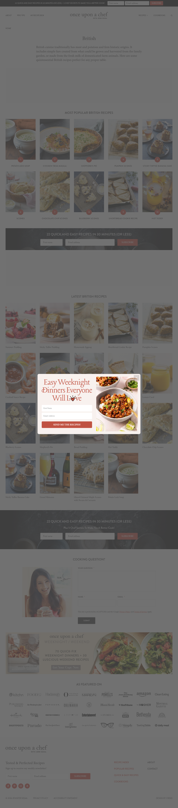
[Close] (136, 378)
